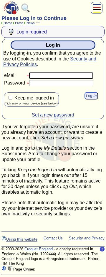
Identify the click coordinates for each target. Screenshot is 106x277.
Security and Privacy (87, 238)
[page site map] (9, 269)
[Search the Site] (25, 11)
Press (19, 23)
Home (8, 23)
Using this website (21, 239)
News (31, 23)
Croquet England (38, 249)
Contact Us (53, 238)
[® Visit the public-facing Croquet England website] (11, 13)
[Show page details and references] (3, 269)
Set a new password (53, 114)
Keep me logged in (31, 100)
